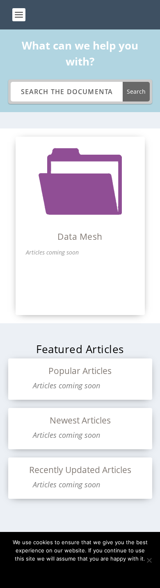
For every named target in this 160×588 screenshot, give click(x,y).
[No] (149, 560)
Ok (80, 572)
